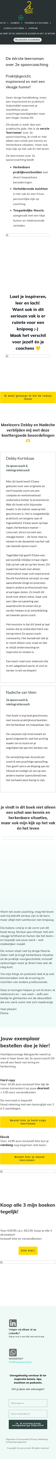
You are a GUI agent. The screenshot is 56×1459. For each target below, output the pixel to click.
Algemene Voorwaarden (17, 1439)
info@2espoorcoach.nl (20, 1361)
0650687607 (16, 1358)
